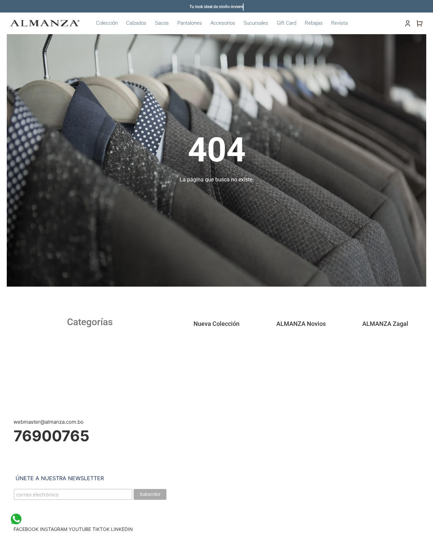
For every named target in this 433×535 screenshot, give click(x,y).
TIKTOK (101, 529)
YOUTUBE (80, 529)
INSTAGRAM (53, 529)
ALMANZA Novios (301, 323)
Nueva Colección (216, 323)
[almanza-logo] (44, 22)
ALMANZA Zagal (385, 323)
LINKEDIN (122, 529)
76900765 (51, 436)
